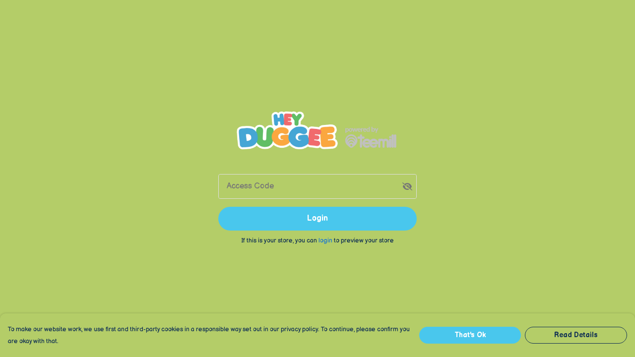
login (326, 240)
